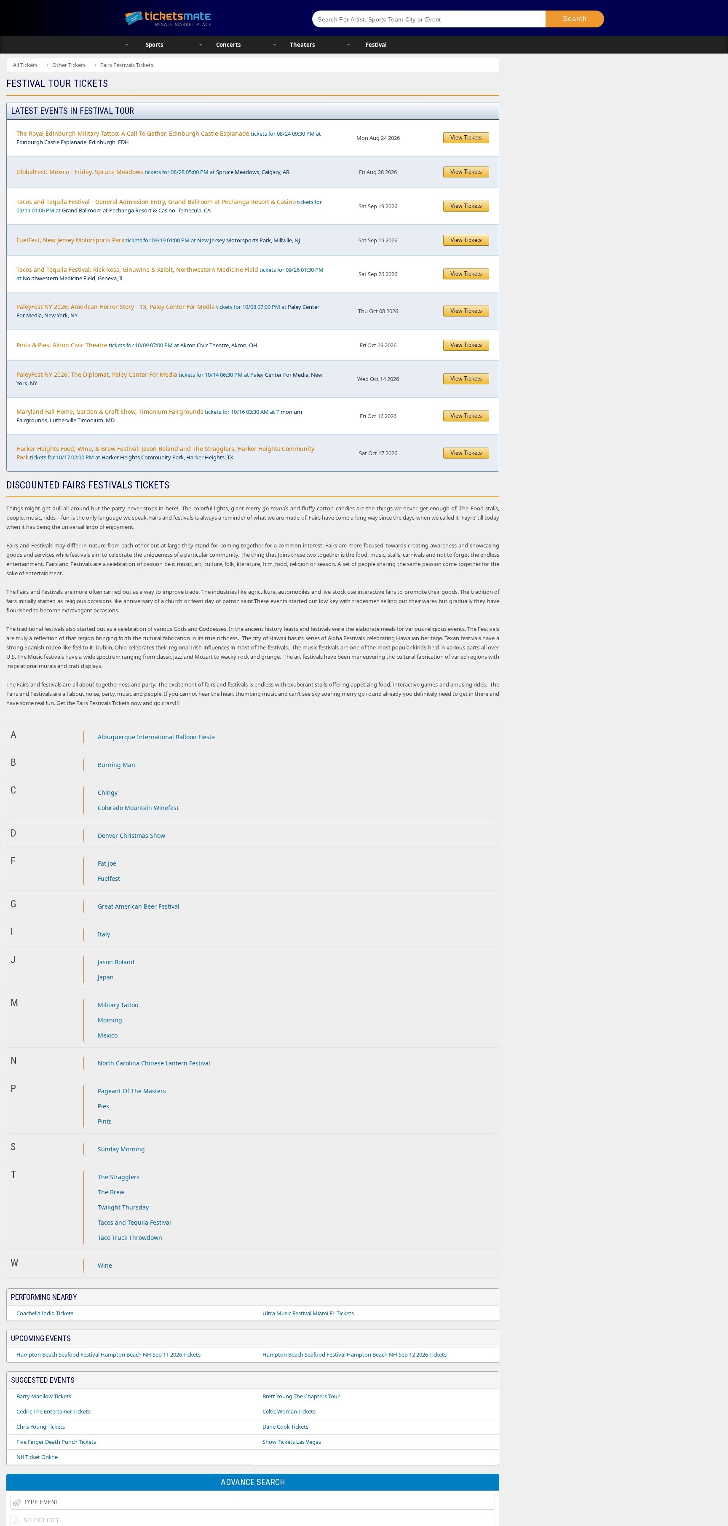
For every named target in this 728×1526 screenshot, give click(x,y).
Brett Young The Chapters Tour (301, 1396)
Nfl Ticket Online (37, 1457)
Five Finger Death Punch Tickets (56, 1442)
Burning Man (116, 765)
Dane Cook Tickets (285, 1426)
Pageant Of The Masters (132, 1091)
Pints (105, 1121)
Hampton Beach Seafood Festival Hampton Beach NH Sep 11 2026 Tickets (108, 1354)
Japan (106, 977)
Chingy (108, 792)
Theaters (302, 44)
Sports (154, 44)
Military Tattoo (118, 1005)
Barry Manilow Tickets (43, 1396)
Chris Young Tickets (40, 1426)
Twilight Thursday (123, 1207)
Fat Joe (107, 863)
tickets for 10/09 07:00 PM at (136, 345)
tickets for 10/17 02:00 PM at (165, 453)
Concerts (228, 44)
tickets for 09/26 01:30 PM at (170, 274)
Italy (104, 934)
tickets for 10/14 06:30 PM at (169, 378)
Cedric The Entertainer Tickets (53, 1411)
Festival (376, 44)
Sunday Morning (121, 1149)
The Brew (111, 1192)
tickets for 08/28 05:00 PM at (152, 172)
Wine (105, 1265)
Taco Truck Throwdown (130, 1238)
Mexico (108, 1035)
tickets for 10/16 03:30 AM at (159, 416)
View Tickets (466, 137)
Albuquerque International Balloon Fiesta (156, 737)
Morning (110, 1020)
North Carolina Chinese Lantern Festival (154, 1063)
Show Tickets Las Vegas (291, 1442)
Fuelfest (109, 878)
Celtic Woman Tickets (289, 1411)
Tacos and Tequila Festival (134, 1222)
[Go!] (575, 19)
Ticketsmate (208, 17)
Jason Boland (116, 962)
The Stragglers (118, 1177)
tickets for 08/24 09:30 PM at (168, 137)
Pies (103, 1106)
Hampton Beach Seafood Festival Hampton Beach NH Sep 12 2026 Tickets (354, 1354)
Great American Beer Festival (138, 906)
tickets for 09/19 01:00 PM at (169, 206)
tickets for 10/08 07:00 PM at (167, 311)
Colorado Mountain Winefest (138, 808)
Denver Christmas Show (131, 835)
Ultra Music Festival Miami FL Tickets (308, 1313)
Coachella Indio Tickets (44, 1313)
